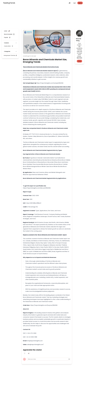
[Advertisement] (43, 17)
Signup (80, 3)
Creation (6, 43)
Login (74, 3)
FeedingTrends (9, 3)
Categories (7, 51)
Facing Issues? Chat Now (9, 55)
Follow (79, 61)
